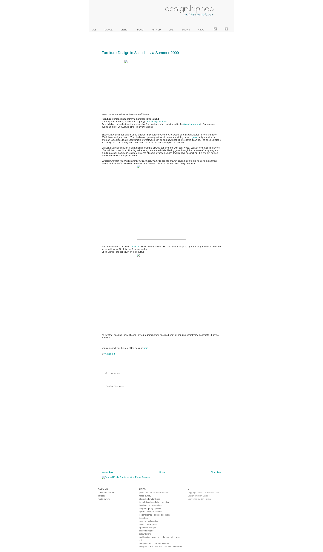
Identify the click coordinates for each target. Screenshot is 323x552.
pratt (155, 524)
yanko (177, 537)
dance (108, 29)
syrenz (142, 512)
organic (193, 137)
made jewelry (104, 499)
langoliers (143, 508)
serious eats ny (162, 543)
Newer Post (107, 472)
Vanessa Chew (212, 492)
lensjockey (157, 505)
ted (140, 540)
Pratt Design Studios (156, 121)
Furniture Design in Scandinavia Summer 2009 (140, 53)
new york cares (146, 546)
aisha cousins (162, 502)
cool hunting (144, 537)
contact (149, 492)
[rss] (215, 29)
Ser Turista (206, 499)
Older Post (216, 472)
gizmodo (155, 537)
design (125, 29)
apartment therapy (147, 527)
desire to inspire (146, 531)
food (140, 29)
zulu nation (153, 521)
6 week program (191, 124)
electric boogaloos (162, 515)
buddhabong (144, 505)
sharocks (143, 499)
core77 (142, 524)
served (170, 537)
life (171, 29)
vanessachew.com (106, 492)
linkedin (101, 496)
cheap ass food (146, 543)
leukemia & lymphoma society (168, 546)
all (94, 29)
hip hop (156, 29)
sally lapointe (155, 508)
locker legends (145, 515)
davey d (142, 521)
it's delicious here (147, 502)
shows (186, 29)
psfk (163, 537)
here (146, 348)
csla (149, 512)
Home (162, 472)
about (202, 29)
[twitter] (226, 29)
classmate (135, 246)
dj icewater (157, 512)
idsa (149, 524)
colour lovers (145, 534)
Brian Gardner (203, 496)
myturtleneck (155, 499)
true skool (143, 518)
